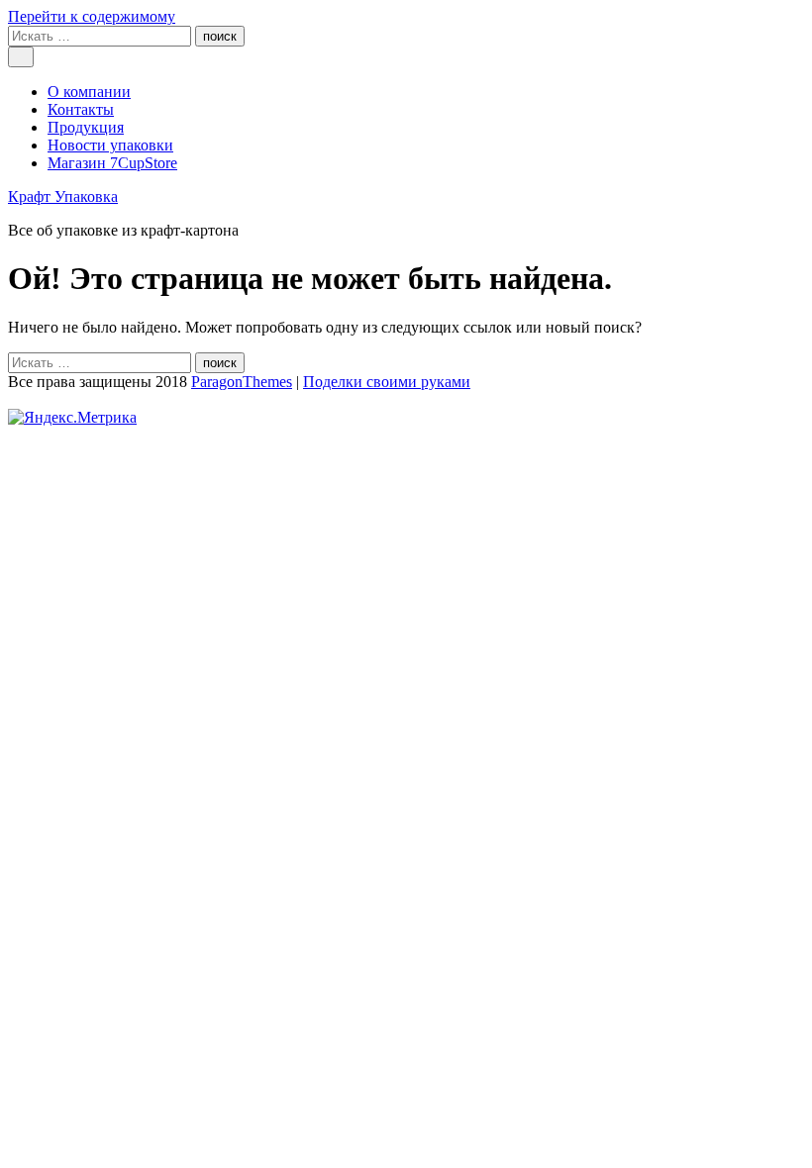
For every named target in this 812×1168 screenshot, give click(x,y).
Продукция (86, 127)
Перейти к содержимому (91, 16)
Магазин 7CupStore (112, 162)
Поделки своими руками (386, 381)
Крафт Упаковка (63, 196)
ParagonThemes (241, 381)
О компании (89, 91)
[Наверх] (14, 399)
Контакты (81, 109)
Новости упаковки (110, 145)
